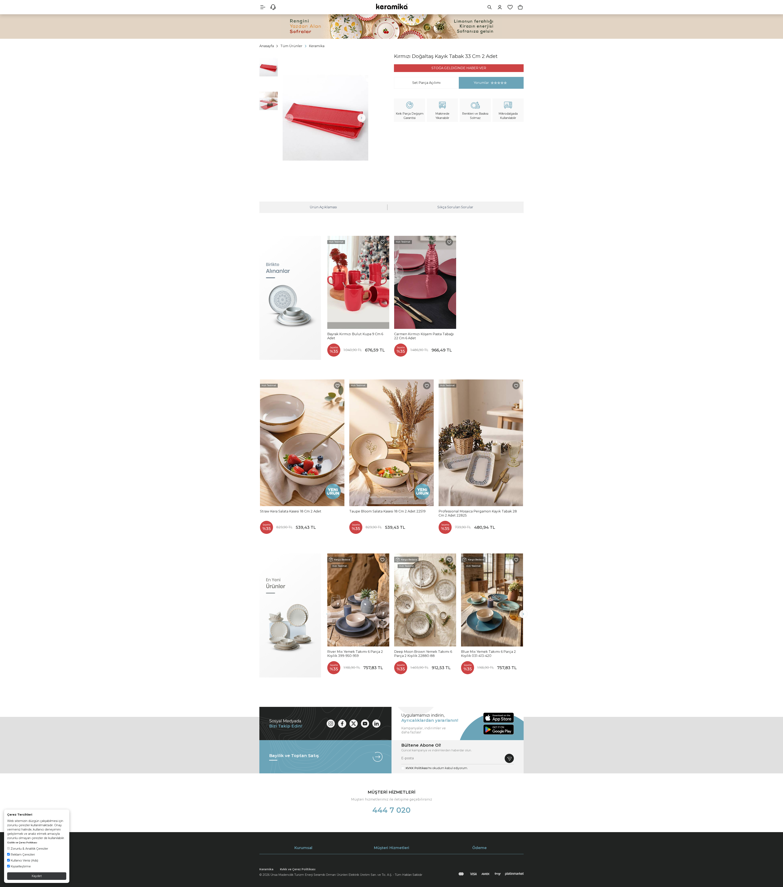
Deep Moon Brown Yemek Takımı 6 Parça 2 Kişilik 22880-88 (423, 654)
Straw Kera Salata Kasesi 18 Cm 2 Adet (290, 511)
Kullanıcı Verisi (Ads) (24, 860)
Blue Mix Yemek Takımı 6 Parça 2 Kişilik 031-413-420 (488, 654)
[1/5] (492, 82)
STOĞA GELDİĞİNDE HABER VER (458, 68)
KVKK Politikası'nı (418, 768)
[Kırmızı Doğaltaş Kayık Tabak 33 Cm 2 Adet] (325, 117)
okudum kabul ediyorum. (437, 768)
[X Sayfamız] (353, 724)
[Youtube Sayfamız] (365, 724)
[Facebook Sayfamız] (342, 724)
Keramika (266, 869)
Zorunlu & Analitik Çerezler (29, 848)
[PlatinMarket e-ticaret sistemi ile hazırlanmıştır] (514, 873)
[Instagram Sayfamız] (331, 724)
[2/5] (494, 82)
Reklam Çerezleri (22, 854)
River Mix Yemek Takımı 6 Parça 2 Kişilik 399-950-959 (355, 654)
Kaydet (37, 876)
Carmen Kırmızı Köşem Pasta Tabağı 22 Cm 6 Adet (424, 336)
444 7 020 (391, 810)
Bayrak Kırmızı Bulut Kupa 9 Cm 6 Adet (355, 336)
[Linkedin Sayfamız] (376, 724)
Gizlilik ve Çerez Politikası (22, 842)
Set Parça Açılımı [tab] (426, 83)
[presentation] (289, 118)
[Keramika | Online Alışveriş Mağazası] (391, 6)
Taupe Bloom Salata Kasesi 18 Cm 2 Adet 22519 (387, 511)
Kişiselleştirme (20, 866)
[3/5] (495, 82)
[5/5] (499, 82)
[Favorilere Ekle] (382, 242)
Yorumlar (474, 83)
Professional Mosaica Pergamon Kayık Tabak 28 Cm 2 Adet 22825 (478, 513)
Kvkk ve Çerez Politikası (297, 869)
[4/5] (497, 82)
